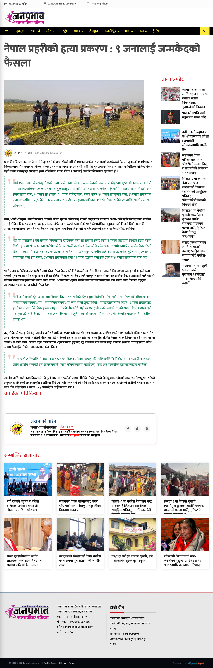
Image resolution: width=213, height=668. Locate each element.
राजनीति (35, 31)
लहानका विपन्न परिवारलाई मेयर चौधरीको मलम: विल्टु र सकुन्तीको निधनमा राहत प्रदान (195, 164)
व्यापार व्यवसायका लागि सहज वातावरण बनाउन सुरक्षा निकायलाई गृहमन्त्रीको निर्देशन (195, 98)
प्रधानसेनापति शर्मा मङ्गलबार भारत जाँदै (194, 115)
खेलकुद (93, 31)
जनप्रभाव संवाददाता (23, 153)
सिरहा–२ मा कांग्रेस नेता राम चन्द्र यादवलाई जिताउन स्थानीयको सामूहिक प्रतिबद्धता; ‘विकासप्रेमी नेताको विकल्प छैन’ (194, 192)
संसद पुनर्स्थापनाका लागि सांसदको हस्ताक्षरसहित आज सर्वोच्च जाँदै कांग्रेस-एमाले (194, 251)
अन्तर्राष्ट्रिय (110, 31)
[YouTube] (147, 428)
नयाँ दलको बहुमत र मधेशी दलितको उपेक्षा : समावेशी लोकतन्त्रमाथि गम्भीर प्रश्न (23, 506)
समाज (77, 31)
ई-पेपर (156, 31)
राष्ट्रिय (64, 31)
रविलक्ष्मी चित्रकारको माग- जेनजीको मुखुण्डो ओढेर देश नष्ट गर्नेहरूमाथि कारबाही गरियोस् (182, 561)
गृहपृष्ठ (20, 31)
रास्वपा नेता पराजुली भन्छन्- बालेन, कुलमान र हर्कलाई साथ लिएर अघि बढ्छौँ (194, 274)
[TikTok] (137, 428)
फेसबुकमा (74, 435)
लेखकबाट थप (67, 427)
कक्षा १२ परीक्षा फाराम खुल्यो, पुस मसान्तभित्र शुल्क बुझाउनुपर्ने (132, 559)
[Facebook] (127, 428)
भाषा (127, 31)
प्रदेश (49, 31)
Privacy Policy (68, 663)
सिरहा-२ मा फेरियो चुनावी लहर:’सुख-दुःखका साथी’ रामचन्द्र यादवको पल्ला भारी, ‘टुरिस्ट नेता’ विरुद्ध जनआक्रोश (193, 223)
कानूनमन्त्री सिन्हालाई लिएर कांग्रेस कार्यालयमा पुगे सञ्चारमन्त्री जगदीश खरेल (80, 561)
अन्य (141, 31)
